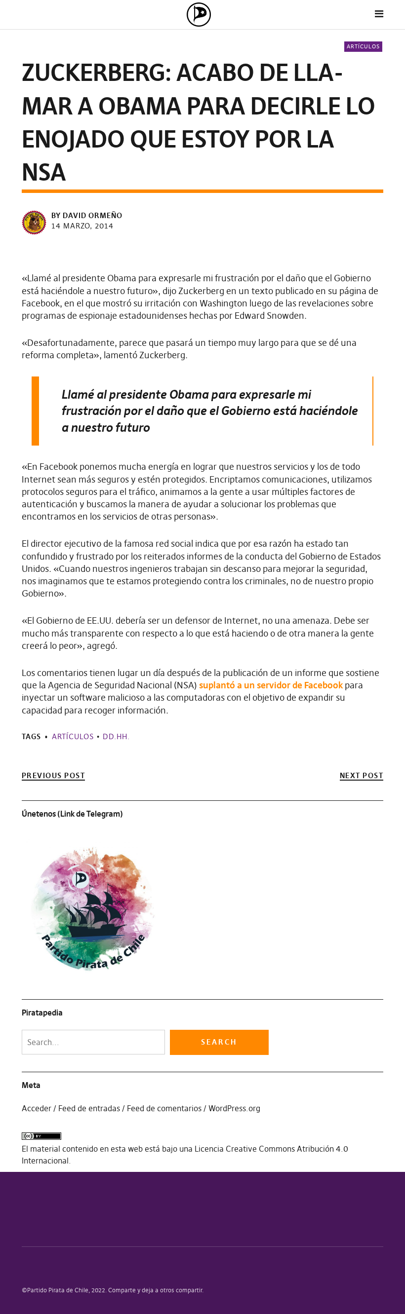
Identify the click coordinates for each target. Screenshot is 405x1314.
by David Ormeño (86, 215)
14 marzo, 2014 (82, 225)
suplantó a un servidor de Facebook (271, 685)
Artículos (363, 46)
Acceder (36, 1108)
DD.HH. (116, 736)
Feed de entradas (89, 1108)
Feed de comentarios (164, 1108)
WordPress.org (234, 1108)
